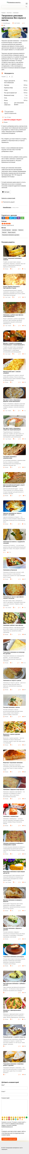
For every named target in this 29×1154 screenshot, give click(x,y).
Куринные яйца (8, 87)
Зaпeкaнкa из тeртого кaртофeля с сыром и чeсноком (13, 597)
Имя (3, 1085)
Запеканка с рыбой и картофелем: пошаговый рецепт (13, 315)
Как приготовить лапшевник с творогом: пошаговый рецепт (12, 429)
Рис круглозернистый (10, 92)
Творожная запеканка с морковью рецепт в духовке (13, 1064)
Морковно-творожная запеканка (13, 762)
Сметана (6, 85)
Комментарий (5, 1098)
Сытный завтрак (6, 230)
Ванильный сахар (9, 95)
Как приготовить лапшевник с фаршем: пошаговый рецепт (12, 400)
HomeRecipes (7, 207)
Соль (5, 98)
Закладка (6, 192)
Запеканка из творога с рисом (12, 680)
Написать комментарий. (8, 198)
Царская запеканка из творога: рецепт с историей (12, 514)
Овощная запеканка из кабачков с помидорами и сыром (13, 844)
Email (3, 1091)
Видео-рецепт (11, 232)
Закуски (4, 232)
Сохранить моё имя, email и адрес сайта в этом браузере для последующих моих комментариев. (13, 1133)
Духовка (14, 230)
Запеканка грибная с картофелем (13, 625)
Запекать (20, 230)
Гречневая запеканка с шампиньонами (10, 457)
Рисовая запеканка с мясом (11, 707)
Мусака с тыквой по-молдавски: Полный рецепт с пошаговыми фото (14, 344)
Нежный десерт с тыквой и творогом (14, 1037)
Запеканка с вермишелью (10, 816)
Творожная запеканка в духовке (10, 235)
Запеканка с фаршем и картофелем (13, 789)
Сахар (6, 90)
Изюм (6, 100)
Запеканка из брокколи (10, 570)
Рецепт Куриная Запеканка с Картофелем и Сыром (11, 287)
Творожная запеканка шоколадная (13, 956)
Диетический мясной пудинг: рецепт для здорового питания (14, 485)
